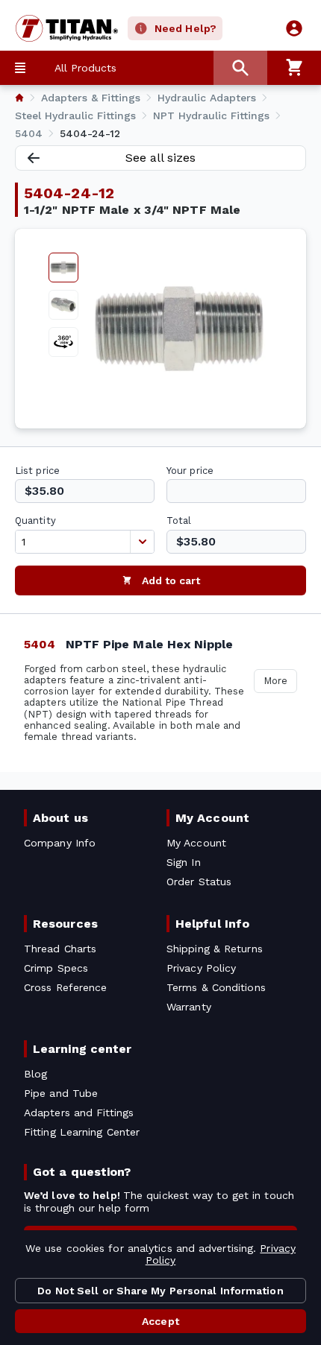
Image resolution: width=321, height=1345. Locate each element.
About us (60, 818)
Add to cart (171, 580)
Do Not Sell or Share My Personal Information (160, 1291)
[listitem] (19, 97)
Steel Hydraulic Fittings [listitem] (75, 115)
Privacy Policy (201, 968)
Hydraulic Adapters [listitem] (207, 98)
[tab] (63, 267)
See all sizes (160, 158)
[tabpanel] (179, 329)
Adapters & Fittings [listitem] (90, 98)
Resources (65, 924)
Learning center (82, 1049)
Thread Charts (60, 949)
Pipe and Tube (61, 1093)
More (275, 680)
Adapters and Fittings (79, 1112)
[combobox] (73, 542)
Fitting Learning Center (82, 1132)
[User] (294, 28)
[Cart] (294, 68)
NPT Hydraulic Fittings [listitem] (211, 115)
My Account (212, 818)
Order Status (198, 881)
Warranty (188, 1007)
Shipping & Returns (214, 949)
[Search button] (240, 68)
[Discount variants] (142, 542)
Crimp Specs (56, 968)
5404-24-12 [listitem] (90, 133)
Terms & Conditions (216, 987)
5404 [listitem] (29, 133)
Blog (35, 1074)
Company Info (60, 843)
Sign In (183, 862)
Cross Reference (65, 987)
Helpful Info (212, 924)
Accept (160, 1321)
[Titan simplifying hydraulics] (59, 28)
